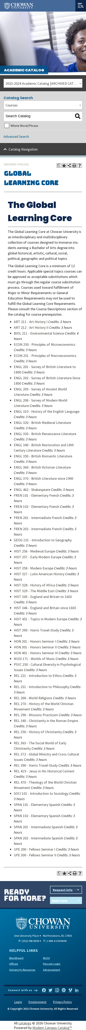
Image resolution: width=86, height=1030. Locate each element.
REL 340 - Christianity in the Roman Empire (46, 720)
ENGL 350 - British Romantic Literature (43, 456)
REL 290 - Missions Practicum (36, 715)
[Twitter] (50, 990)
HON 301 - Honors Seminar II (35, 647)
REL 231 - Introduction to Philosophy (41, 686)
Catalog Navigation (23, 149)
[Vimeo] (70, 990)
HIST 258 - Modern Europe (33, 568)
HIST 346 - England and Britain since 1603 (45, 608)
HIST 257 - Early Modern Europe (37, 557)
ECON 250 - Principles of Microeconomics (44, 344)
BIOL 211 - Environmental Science (39, 333)
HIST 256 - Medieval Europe (34, 551)
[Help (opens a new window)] (79, 165)
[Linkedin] (76, 990)
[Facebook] (44, 990)
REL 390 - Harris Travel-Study (36, 765)
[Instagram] (57, 990)
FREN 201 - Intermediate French (38, 517)
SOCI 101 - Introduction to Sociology (41, 793)
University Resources (22, 970)
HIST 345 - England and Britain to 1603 (43, 596)
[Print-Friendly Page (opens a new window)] (74, 165)
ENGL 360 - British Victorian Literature (42, 467)
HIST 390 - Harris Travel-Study (36, 630)
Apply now (59, 900)
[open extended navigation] (80, 6)
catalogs (24, 1023)
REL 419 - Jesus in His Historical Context (44, 771)
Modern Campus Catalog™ (52, 1027)
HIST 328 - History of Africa (34, 585)
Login (18, 1002)
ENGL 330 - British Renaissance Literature (45, 433)
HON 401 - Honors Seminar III (36, 653)
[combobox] (43, 83)
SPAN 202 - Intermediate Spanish (38, 838)
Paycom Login (51, 964)
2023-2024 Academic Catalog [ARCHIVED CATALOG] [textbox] (44, 83)
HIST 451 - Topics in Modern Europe (40, 619)
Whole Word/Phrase (24, 126)
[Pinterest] (64, 990)
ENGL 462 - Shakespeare (32, 489)
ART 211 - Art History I (30, 321)
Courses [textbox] (12, 105)
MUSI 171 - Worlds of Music (34, 658)
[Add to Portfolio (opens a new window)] (64, 165)
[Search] (77, 116)
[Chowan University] (43, 923)
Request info (63, 890)
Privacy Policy (62, 1002)
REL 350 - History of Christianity (38, 732)
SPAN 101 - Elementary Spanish (37, 804)
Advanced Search (16, 136)
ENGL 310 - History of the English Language (46, 411)
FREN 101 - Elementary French (36, 495)
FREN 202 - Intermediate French (38, 529)
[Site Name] (18, 5)
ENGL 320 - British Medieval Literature (42, 422)
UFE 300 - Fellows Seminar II (35, 855)
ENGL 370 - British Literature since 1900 (43, 478)
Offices (13, 964)
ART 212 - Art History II (31, 327)
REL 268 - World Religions (33, 698)
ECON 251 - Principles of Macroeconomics (45, 355)
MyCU (46, 958)
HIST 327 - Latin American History (39, 574)
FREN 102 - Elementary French (36, 506)
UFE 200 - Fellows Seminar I (34, 849)
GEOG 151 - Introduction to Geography (43, 540)
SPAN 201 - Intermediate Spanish (38, 827)
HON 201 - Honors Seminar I (35, 641)
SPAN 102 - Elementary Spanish (37, 815)
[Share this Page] (69, 165)
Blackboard (16, 958)
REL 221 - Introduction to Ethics (38, 675)
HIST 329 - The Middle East (34, 591)
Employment (37, 1002)
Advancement (51, 970)
